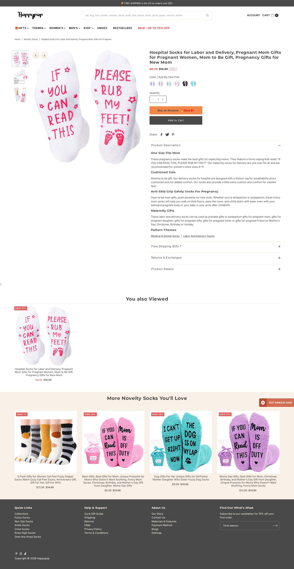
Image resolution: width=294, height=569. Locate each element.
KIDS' (87, 28)
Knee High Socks (25, 532)
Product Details (162, 269)
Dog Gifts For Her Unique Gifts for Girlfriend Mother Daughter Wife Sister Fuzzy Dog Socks (181, 478)
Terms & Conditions (96, 532)
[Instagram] (21, 554)
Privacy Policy (93, 529)
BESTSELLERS (122, 28)
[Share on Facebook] (161, 134)
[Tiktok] (25, 554)
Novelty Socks (31, 39)
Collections (21, 513)
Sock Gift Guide (93, 513)
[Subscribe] (275, 525)
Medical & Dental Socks (165, 236)
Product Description (166, 145)
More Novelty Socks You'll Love (147, 398)
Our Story (157, 513)
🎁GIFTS (20, 28)
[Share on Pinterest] (173, 134)
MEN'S (73, 28)
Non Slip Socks (24, 521)
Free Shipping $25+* (166, 246)
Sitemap (156, 532)
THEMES (38, 28)
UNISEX (102, 28)
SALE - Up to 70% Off (154, 28)
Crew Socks (22, 529)
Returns (89, 521)
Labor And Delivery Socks (198, 236)
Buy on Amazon (176, 110)
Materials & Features (164, 521)
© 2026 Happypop (38, 558)
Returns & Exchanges (166, 257)
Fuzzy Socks (22, 517)
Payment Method (162, 525)
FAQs (87, 525)
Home (17, 39)
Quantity (155, 93)
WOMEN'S (56, 28)
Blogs (155, 529)
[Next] (44, 55)
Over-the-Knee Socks (28, 536)
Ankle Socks (22, 525)
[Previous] (36, 55)
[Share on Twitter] (167, 134)
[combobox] (147, 15)
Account (253, 15)
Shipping (89, 517)
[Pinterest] (16, 554)
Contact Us (158, 517)
